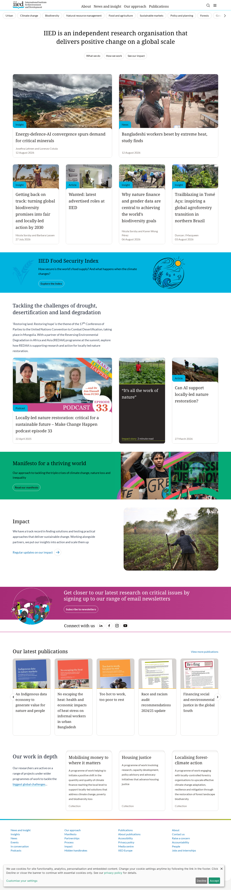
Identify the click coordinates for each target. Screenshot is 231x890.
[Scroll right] (225, 15)
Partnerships (71, 838)
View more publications (204, 651)
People (176, 846)
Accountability (180, 842)
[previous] (13, 697)
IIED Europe (125, 850)
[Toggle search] (208, 5)
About (86, 6)
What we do (93, 55)
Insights (15, 834)
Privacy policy (126, 842)
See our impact (136, 55)
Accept (214, 880)
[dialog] (113, 876)
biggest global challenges (29, 784)
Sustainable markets (151, 15)
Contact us (178, 834)
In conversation (20, 846)
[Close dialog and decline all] (221, 867)
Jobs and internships (184, 850)
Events (15, 842)
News (14, 838)
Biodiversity (52, 15)
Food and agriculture (121, 15)
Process (69, 842)
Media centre (126, 846)
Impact (68, 846)
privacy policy (113, 872)
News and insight (107, 6)
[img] (217, 697)
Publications (159, 6)
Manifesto (70, 834)
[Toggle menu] (215, 5)
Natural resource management (84, 15)
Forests (204, 15)
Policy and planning (181, 15)
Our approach (135, 6)
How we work (114, 55)
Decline (201, 880)
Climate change (29, 15)
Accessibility (125, 838)
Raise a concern (181, 838)
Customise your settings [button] (21, 880)
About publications (129, 834)
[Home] (30, 5)
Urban (9, 15)
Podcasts (16, 850)
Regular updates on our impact (33, 552)
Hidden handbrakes (75, 850)
